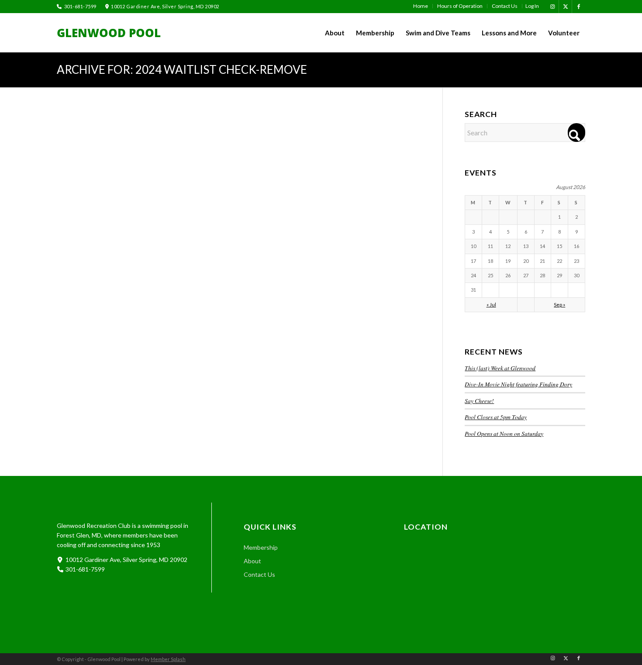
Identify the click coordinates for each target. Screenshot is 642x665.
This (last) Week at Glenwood (500, 368)
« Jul (491, 304)
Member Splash (168, 659)
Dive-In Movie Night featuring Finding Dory (518, 384)
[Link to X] (565, 6)
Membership (261, 547)
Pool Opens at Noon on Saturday (504, 433)
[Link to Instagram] (552, 6)
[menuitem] (421, 6)
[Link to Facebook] (578, 6)
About (252, 561)
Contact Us (259, 574)
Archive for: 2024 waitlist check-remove (182, 69)
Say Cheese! (479, 400)
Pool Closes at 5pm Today (496, 417)
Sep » (559, 304)
